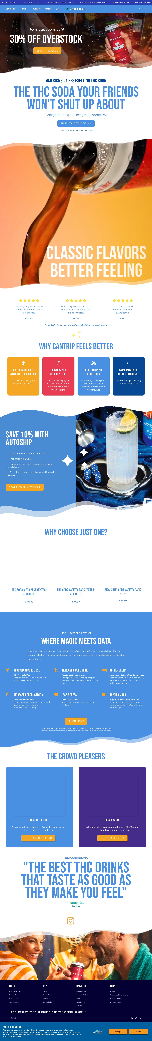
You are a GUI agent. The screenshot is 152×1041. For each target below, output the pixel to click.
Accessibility (48, 1002)
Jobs (78, 998)
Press (112, 991)
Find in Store (14, 995)
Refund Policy (115, 998)
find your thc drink (76, 123)
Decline (138, 1032)
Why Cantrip (14, 998)
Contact (46, 995)
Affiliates (80, 1006)
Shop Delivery (14, 991)
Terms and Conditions (119, 995)
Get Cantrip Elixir (38, 838)
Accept (118, 1032)
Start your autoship (25, 487)
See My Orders (82, 995)
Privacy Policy (15, 1036)
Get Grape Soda (112, 838)
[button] (140, 9)
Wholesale (80, 1002)
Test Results (14, 1002)
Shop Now (76, 721)
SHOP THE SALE (47, 50)
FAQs (45, 991)
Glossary (46, 998)
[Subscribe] (43, 1018)
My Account (81, 991)
